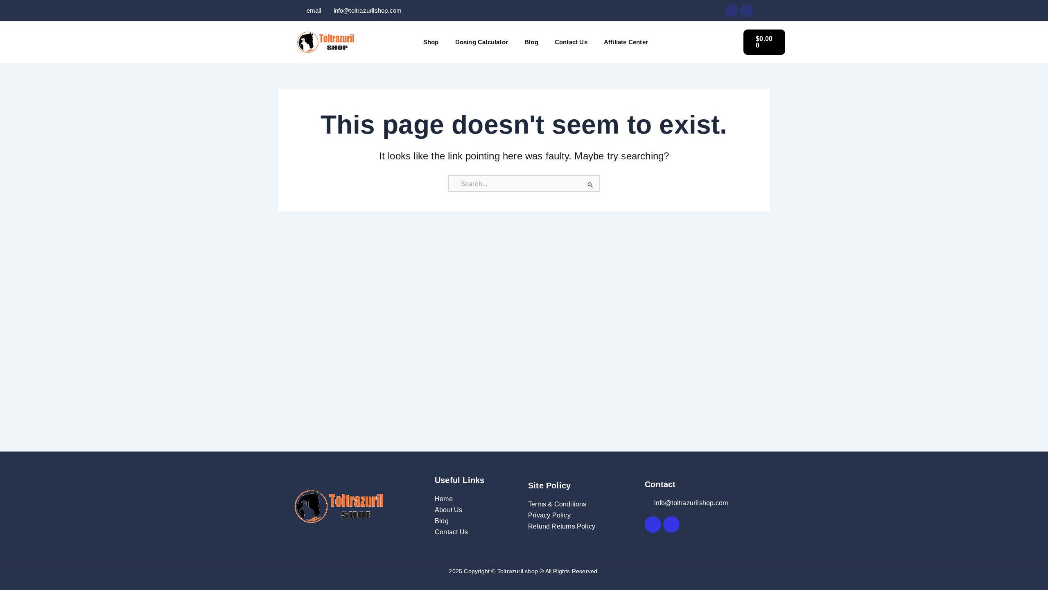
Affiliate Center (626, 42)
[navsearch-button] (725, 41)
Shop (431, 42)
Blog (531, 42)
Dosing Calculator (481, 42)
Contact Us (571, 42)
